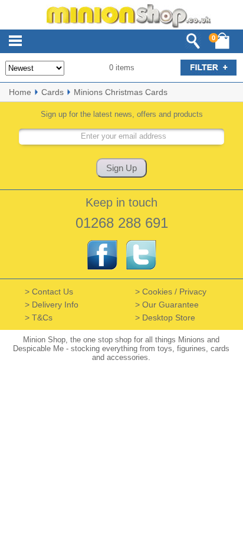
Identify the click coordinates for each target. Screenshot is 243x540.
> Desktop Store (165, 317)
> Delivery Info (51, 304)
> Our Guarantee (167, 304)
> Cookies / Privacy (170, 291)
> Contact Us (49, 291)
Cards (52, 92)
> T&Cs (38, 317)
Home (20, 92)
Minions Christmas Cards (121, 92)
